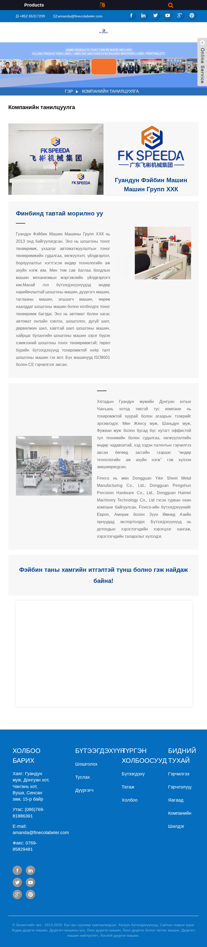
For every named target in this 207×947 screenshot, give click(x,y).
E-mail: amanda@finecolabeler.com (41, 829)
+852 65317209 (32, 16)
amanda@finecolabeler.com (80, 16)
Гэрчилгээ (178, 773)
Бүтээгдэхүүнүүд (139, 773)
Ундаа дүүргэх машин (29, 930)
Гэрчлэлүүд (180, 787)
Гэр (69, 91)
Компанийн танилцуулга (110, 91)
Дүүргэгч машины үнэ (67, 930)
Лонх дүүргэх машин (104, 930)
